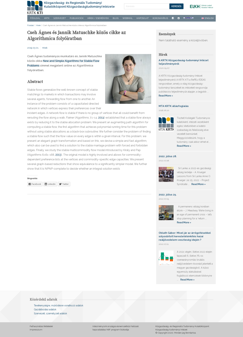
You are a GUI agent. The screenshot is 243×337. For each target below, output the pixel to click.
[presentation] (49, 168)
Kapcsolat (143, 18)
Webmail (127, 18)
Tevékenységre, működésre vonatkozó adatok (58, 305)
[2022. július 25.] (166, 212)
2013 (58, 154)
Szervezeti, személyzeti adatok (50, 313)
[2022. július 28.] (166, 174)
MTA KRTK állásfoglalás (174, 106)
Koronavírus (160, 18)
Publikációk (76, 18)
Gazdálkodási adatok (45, 309)
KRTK (46, 18)
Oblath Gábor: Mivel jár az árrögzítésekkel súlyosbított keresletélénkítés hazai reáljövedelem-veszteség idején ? (185, 236)
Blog (116, 18)
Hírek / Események (98, 18)
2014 (101, 117)
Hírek (38, 25)
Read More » (166, 95)
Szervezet (59, 18)
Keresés (176, 6)
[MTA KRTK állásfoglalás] (166, 123)
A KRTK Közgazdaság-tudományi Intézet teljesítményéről (183, 62)
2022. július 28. (168, 156)
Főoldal (35, 18)
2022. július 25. (168, 194)
